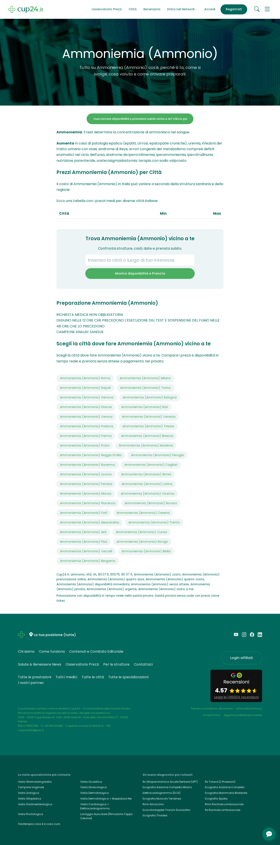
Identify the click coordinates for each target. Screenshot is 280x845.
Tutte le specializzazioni (128, 677)
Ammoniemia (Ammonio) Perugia (157, 455)
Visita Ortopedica (29, 798)
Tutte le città (93, 677)
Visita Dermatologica (94, 793)
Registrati (234, 9)
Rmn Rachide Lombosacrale (224, 804)
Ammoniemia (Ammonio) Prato (84, 445)
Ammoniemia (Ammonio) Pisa (83, 541)
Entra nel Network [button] (181, 9)
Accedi (209, 9)
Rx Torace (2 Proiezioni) (220, 782)
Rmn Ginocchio (153, 804)
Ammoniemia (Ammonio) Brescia (147, 436)
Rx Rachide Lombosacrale (222, 810)
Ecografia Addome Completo (225, 787)
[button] (267, 9)
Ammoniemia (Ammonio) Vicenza (147, 493)
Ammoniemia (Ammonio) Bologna (150, 397)
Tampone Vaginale (31, 787)
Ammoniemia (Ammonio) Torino (145, 388)
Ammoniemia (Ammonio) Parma (86, 436)
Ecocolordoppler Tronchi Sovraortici (166, 810)
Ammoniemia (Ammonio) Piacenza (87, 503)
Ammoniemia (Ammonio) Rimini (146, 474)
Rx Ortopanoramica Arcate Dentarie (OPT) (170, 782)
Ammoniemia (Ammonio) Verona (86, 416)
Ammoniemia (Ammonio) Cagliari (150, 464)
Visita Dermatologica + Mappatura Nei (106, 798)
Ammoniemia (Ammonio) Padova (86, 426)
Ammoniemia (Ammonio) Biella (146, 551)
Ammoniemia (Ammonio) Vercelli (86, 551)
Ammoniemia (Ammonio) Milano (145, 378)
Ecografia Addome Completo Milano (167, 787)
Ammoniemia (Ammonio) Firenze (86, 407)
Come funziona (52, 651)
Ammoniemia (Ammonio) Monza (85, 493)
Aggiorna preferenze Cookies (243, 715)
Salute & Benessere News (39, 664)
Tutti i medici (66, 677)
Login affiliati (241, 657)
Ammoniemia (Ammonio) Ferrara (86, 484)
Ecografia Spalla (216, 798)
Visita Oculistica (91, 782)
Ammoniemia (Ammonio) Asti (83, 532)
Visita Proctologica (30, 814)
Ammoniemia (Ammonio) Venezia (148, 416)
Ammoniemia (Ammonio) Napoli (85, 388)
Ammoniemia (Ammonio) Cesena (143, 513)
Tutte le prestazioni (34, 677)
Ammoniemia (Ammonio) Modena (146, 445)
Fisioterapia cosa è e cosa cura (39, 824)
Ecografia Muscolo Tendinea (162, 798)
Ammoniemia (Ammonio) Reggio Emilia (91, 455)
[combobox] (140, 260)
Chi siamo (26, 651)
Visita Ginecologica (93, 787)
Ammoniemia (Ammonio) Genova (86, 397)
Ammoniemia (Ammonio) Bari (144, 407)
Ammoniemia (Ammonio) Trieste (148, 426)
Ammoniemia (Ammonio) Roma (85, 378)
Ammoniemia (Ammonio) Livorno (86, 474)
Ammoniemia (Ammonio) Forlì (83, 513)
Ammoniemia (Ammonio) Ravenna (87, 464)
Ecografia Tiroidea (155, 815)
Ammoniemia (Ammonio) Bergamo (88, 561)
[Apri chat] (269, 834)
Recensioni (152, 9)
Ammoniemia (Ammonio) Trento (154, 522)
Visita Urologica (28, 793)
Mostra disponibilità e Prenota (140, 273)
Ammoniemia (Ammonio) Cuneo (141, 532)
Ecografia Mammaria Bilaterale (226, 793)
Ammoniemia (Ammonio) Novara (151, 503)
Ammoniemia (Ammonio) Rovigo (142, 541)
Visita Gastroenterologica (35, 804)
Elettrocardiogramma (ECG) (161, 793)
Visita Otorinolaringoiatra (35, 782)
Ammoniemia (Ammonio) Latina (147, 484)
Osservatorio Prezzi (107, 9)
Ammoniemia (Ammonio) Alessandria (89, 522)
